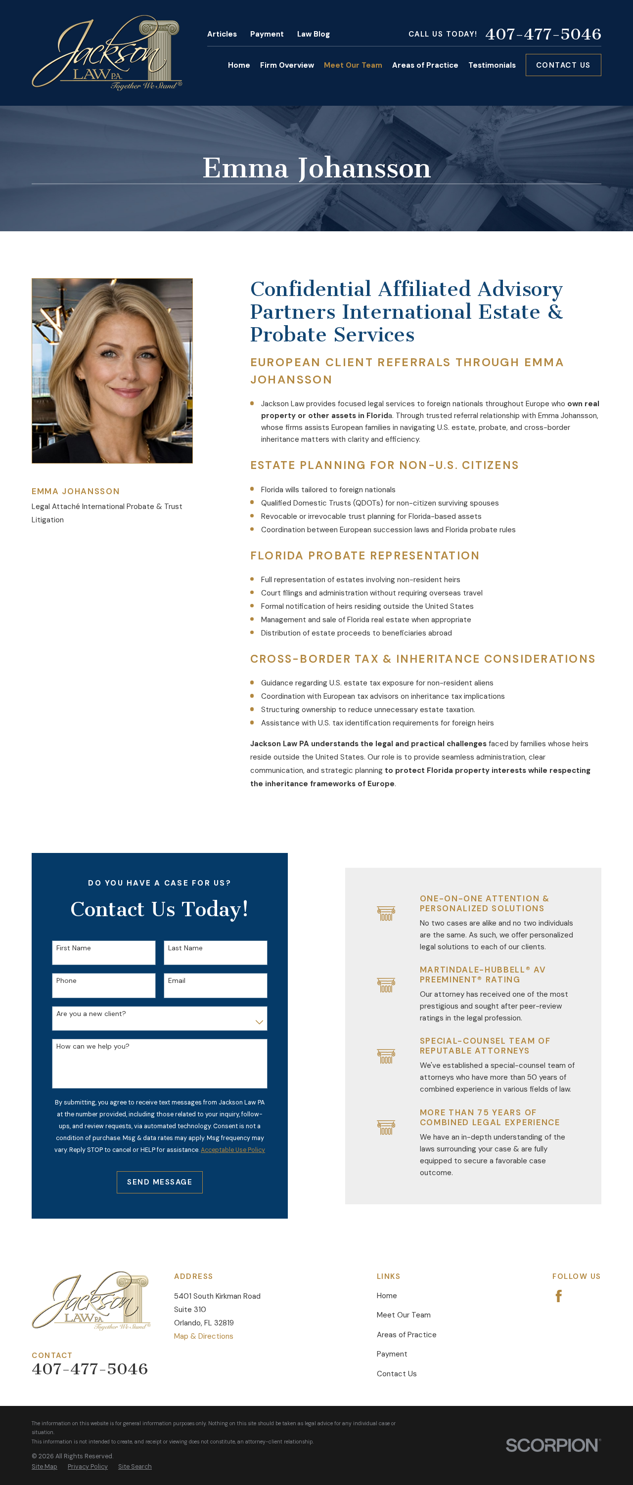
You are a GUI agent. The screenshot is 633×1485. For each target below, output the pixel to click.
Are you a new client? (91, 1014)
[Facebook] (558, 1296)
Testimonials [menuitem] (492, 65)
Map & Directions (203, 1336)
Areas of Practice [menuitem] (425, 65)
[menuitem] (44, 1467)
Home (387, 1296)
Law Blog (313, 34)
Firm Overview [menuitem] (287, 65)
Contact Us (563, 65)
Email (176, 980)
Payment (267, 34)
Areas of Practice (407, 1335)
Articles (222, 34)
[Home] (107, 52)
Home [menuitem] (239, 65)
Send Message (159, 1182)
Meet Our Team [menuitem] (353, 65)
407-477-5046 (543, 34)
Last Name (185, 948)
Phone (66, 980)
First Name (73, 948)
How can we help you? (93, 1046)
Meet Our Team (404, 1315)
